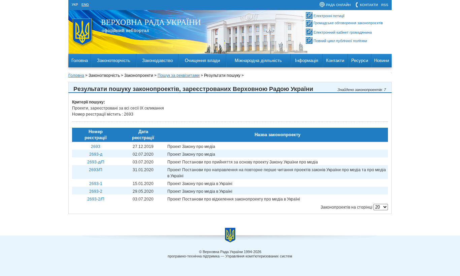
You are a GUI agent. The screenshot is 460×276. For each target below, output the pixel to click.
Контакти (335, 60)
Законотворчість (113, 60)
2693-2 (95, 191)
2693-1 (95, 183)
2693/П (95, 169)
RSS (384, 5)
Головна (79, 60)
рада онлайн (338, 5)
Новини (381, 60)
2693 (95, 146)
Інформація (306, 60)
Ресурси (359, 60)
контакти (369, 5)
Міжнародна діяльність (258, 60)
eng (85, 4)
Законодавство (157, 60)
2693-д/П (95, 162)
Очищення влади (202, 60)
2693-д (95, 154)
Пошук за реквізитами (179, 75)
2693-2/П (95, 199)
